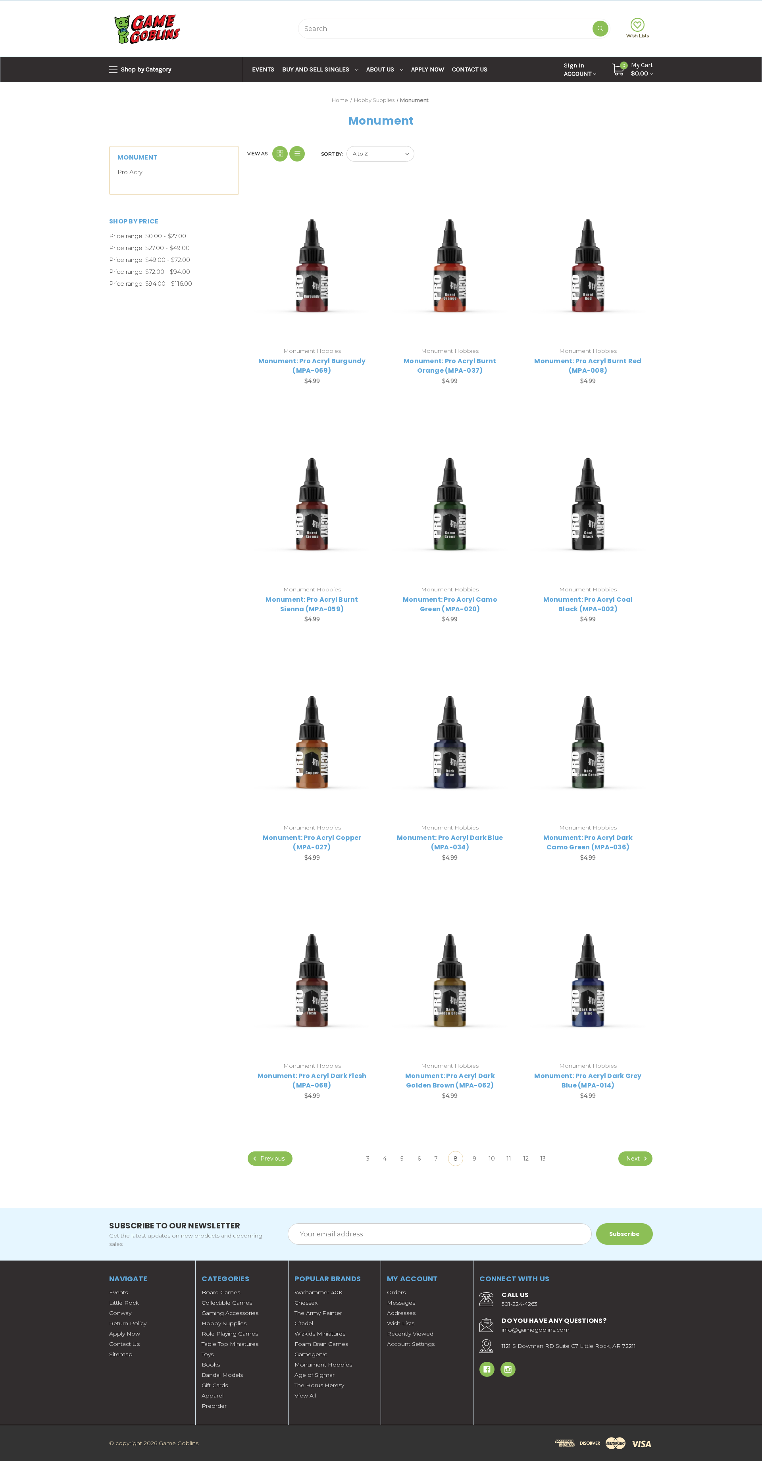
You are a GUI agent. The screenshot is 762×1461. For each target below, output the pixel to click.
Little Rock (124, 1302)
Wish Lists (637, 35)
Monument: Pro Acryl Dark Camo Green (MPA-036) (588, 842)
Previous (272, 1158)
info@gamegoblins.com (536, 1329)
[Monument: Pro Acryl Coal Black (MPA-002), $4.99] (588, 503)
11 (508, 1158)
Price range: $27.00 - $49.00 (149, 248)
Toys (208, 1354)
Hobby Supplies (224, 1323)
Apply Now (427, 69)
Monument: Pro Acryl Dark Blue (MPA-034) (450, 842)
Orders (396, 1292)
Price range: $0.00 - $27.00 (147, 236)
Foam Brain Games (321, 1343)
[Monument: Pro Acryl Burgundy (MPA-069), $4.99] (312, 265)
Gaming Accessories (230, 1313)
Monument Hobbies (323, 1364)
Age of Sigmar (314, 1374)
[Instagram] (508, 1369)
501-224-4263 (519, 1303)
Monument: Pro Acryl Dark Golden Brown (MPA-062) (450, 1080)
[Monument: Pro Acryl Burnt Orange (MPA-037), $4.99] (450, 265)
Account (578, 69)
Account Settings (411, 1343)
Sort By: (332, 154)
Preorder (214, 1405)
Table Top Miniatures (230, 1343)
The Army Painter (318, 1313)
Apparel (212, 1395)
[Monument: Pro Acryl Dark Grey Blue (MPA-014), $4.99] (588, 980)
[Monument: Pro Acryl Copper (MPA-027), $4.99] (312, 742)
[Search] (600, 29)
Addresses (401, 1313)
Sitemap (121, 1354)
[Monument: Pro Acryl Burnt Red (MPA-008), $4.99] (588, 265)
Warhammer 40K (318, 1292)
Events (263, 69)
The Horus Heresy (319, 1385)
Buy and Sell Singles (316, 69)
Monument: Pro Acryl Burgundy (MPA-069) (312, 365)
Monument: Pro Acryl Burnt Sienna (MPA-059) (312, 604)
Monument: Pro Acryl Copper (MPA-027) (312, 842)
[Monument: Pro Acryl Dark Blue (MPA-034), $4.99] (450, 742)
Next (633, 1158)
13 (543, 1158)
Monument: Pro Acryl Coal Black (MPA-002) (588, 604)
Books (211, 1364)
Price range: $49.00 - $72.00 (149, 260)
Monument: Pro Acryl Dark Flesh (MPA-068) (312, 1080)
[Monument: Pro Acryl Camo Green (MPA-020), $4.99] (450, 503)
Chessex (306, 1302)
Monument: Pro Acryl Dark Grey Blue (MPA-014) (587, 1080)
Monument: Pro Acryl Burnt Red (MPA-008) (587, 365)
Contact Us (469, 69)
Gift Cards (215, 1385)
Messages (401, 1302)
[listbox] (380, 154)
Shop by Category (145, 69)
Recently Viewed (410, 1333)
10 (492, 1158)
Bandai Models (222, 1374)
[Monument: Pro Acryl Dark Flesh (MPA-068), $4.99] (312, 980)
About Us (381, 69)
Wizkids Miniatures (319, 1333)
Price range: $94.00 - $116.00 (150, 283)
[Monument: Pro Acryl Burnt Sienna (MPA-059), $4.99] (312, 503)
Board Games (221, 1292)
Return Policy (127, 1323)
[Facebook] (487, 1369)
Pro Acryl (130, 172)
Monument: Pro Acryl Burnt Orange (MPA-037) (450, 365)
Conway (120, 1313)
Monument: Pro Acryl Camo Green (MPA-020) (450, 604)
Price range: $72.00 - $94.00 (149, 271)
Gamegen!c (310, 1354)
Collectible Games (227, 1302)
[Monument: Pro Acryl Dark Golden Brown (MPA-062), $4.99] (450, 980)
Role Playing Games (230, 1333)
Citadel (303, 1323)
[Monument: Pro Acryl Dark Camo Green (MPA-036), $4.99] (588, 742)
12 (526, 1158)
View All (305, 1395)
